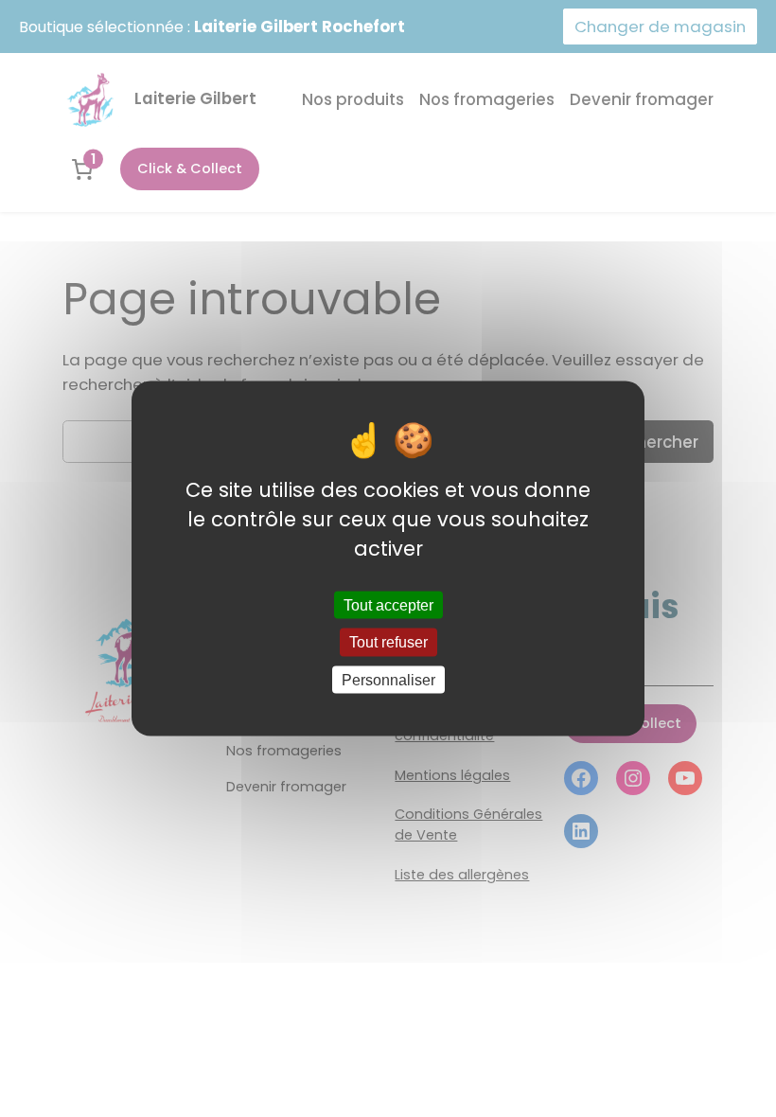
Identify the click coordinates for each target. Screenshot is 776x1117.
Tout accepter (388, 605)
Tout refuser (388, 642)
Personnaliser (388, 679)
